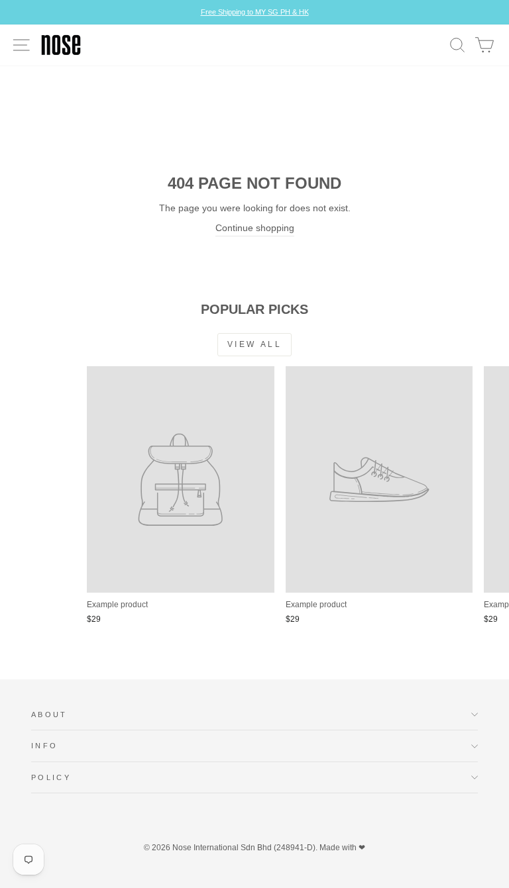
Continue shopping (254, 228)
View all (254, 344)
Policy (51, 777)
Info (44, 746)
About (49, 714)
